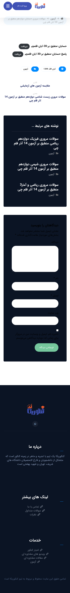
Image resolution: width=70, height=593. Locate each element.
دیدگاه (55, 242)
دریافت (24, 46)
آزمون (25, 69)
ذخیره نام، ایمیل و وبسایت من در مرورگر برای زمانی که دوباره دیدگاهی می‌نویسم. (36, 336)
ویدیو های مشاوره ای (33, 554)
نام (56, 278)
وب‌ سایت (53, 313)
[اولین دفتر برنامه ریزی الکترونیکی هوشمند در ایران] (35, 411)
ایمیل (54, 296)
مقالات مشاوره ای (33, 558)
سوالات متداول (33, 511)
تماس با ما (33, 507)
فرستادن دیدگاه (47, 347)
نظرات (33, 515)
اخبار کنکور (33, 550)
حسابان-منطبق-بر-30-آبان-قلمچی (49, 46)
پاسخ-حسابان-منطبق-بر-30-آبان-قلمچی (46, 54)
